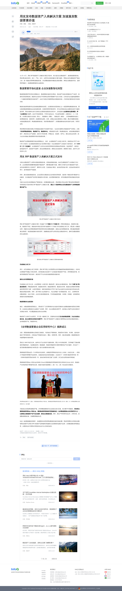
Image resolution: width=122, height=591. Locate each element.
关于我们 (44, 570)
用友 (24, 437)
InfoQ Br (109, 578)
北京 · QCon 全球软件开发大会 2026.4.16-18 (85, 572)
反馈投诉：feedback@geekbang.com (58, 576)
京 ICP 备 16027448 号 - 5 (71, 588)
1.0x (76, 31)
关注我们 (44, 578)
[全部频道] (95, 8)
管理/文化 (91, 37)
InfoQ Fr (108, 576)
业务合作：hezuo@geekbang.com (58, 574)
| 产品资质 (98, 588)
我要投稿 (44, 572)
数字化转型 (30, 437)
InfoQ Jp (109, 574)
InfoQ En (109, 572)
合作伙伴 (44, 574)
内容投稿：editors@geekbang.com (58, 572)
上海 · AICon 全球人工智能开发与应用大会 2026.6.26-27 (87, 574)
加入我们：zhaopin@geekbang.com (58, 578)
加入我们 (44, 576)
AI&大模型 (91, 26)
